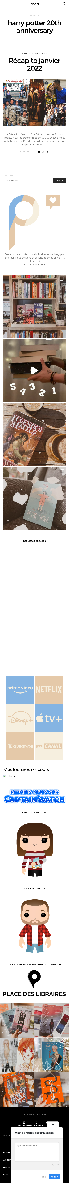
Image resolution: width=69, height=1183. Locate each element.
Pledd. (34, 4)
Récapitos (36, 53)
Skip (44, 1176)
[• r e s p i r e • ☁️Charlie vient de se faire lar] (34, 498)
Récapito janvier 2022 (34, 64)
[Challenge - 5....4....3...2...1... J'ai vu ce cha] (34, 370)
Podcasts (26, 53)
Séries (44, 53)
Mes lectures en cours (26, 769)
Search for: (8, 175)
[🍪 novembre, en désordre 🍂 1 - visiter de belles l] (34, 306)
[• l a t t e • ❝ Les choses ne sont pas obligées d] (34, 434)
